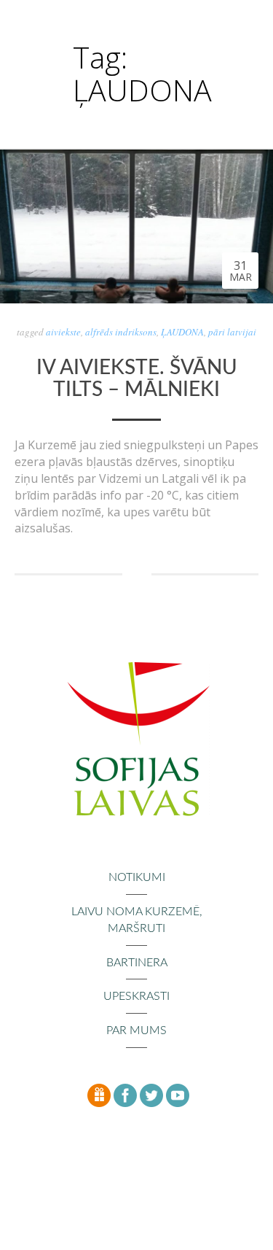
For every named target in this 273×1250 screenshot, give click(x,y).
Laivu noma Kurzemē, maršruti (136, 920)
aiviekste (63, 331)
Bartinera (136, 962)
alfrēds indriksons (121, 331)
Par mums (136, 1030)
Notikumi (136, 877)
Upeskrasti (136, 996)
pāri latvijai (232, 331)
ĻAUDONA (182, 331)
